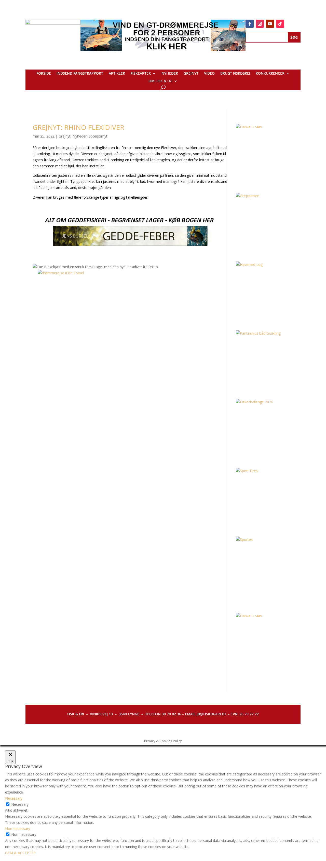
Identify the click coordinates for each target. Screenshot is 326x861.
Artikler (117, 74)
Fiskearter (141, 74)
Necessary (20, 804)
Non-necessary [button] (17, 828)
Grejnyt (191, 74)
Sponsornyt (98, 136)
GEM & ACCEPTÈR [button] (20, 852)
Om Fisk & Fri (160, 81)
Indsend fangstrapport (80, 74)
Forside (43, 74)
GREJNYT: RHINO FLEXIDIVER (78, 127)
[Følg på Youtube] (270, 24)
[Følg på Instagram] (260, 24)
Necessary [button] (13, 798)
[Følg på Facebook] (250, 24)
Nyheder (169, 74)
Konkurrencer (270, 74)
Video (209, 74)
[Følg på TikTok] (280, 24)
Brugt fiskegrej (235, 74)
